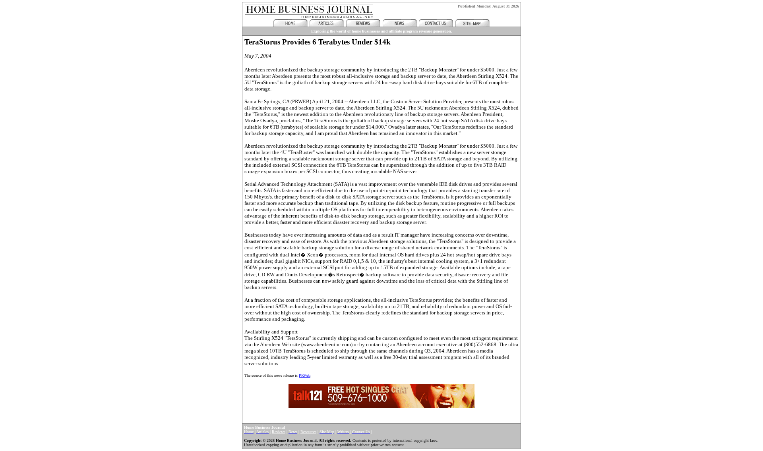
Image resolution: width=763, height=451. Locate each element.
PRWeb (304, 375)
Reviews (278, 432)
